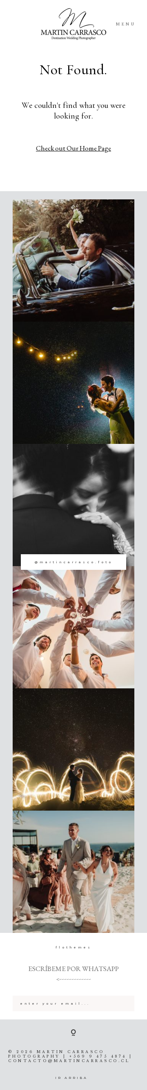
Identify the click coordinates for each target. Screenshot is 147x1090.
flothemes (74, 947)
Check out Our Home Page (73, 148)
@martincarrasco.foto (73, 562)
